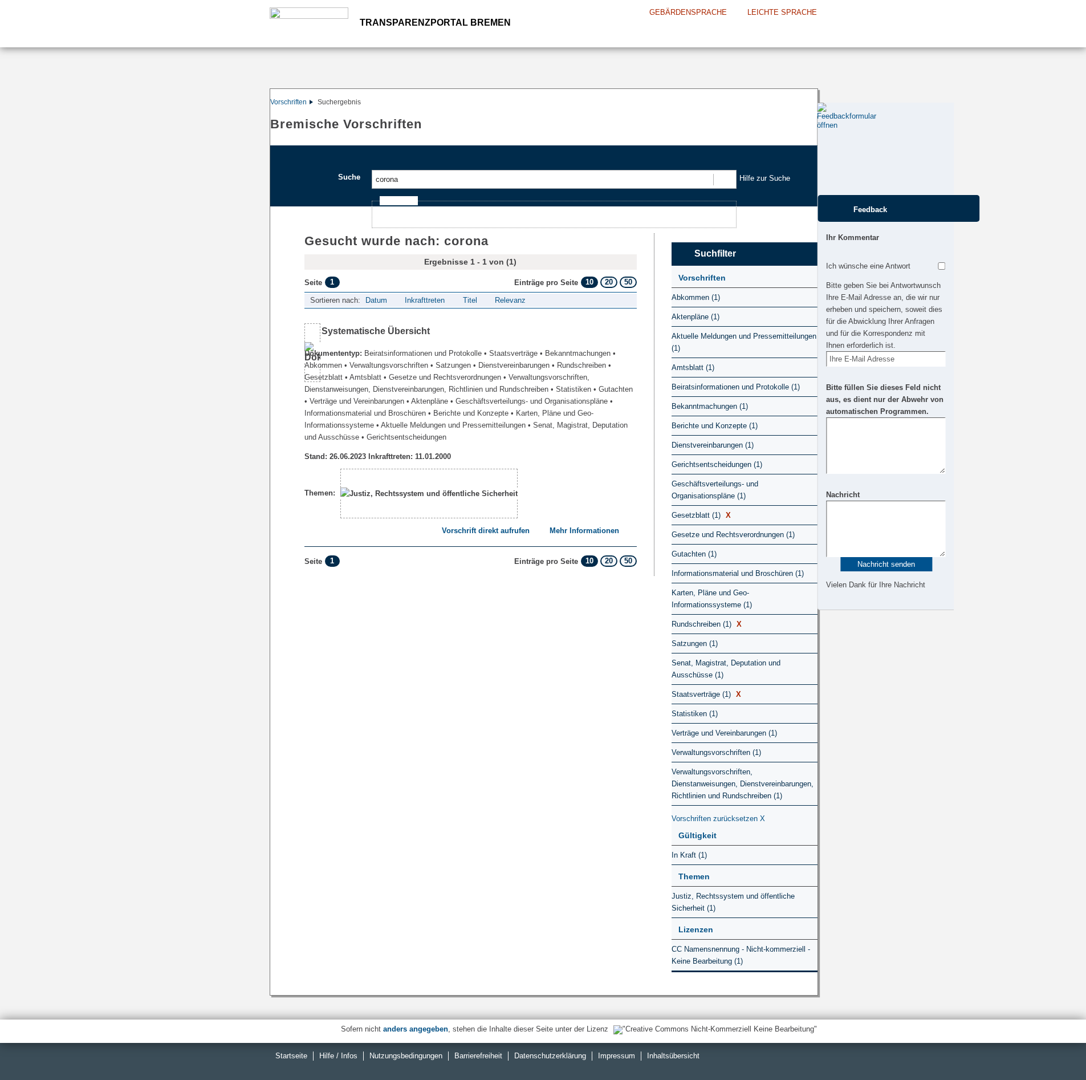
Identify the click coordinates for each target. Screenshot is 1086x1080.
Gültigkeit (697, 835)
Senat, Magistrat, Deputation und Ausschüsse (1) (726, 669)
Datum (376, 300)
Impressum (616, 1055)
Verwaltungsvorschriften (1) (716, 752)
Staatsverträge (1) (706, 694)
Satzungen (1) (695, 643)
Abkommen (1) (696, 297)
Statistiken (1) (695, 713)
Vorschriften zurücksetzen (718, 818)
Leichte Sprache (782, 12)
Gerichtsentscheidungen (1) (717, 464)
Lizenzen (695, 929)
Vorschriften (288, 102)
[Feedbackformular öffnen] (830, 149)
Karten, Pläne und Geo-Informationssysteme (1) (712, 598)
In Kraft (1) (689, 855)
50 (628, 282)
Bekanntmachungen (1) (710, 406)
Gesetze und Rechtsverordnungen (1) (733, 534)
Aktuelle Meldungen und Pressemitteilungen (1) (744, 342)
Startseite (291, 1055)
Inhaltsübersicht (673, 1055)
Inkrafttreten (425, 300)
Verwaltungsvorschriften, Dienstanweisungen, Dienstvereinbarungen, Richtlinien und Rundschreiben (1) (743, 784)
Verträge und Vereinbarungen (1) (724, 733)
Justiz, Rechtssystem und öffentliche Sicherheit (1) (733, 902)
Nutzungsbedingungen (405, 1055)
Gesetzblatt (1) (701, 515)
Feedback (870, 209)
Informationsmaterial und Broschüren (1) (738, 573)
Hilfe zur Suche (764, 178)
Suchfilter (715, 253)
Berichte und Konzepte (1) (715, 425)
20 (609, 282)
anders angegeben (415, 1029)
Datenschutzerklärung (550, 1055)
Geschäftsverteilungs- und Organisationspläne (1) (715, 490)
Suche (349, 177)
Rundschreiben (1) (707, 624)
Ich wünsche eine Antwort (868, 266)
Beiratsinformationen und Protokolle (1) (736, 387)
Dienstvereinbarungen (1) (713, 445)
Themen (694, 876)
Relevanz (510, 300)
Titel (470, 300)
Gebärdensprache (688, 12)
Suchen (724, 179)
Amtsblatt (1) (693, 367)
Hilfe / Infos (338, 1055)
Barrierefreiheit (478, 1055)
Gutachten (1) (694, 554)
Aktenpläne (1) (695, 316)
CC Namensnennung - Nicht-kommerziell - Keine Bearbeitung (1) (741, 955)
